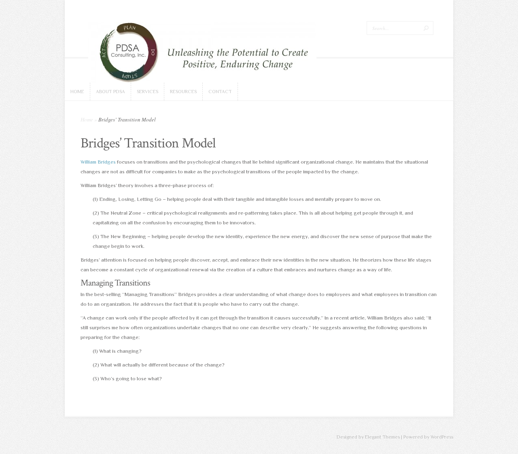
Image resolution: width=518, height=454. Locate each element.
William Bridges (98, 162)
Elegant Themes (382, 437)
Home (87, 119)
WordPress (442, 437)
